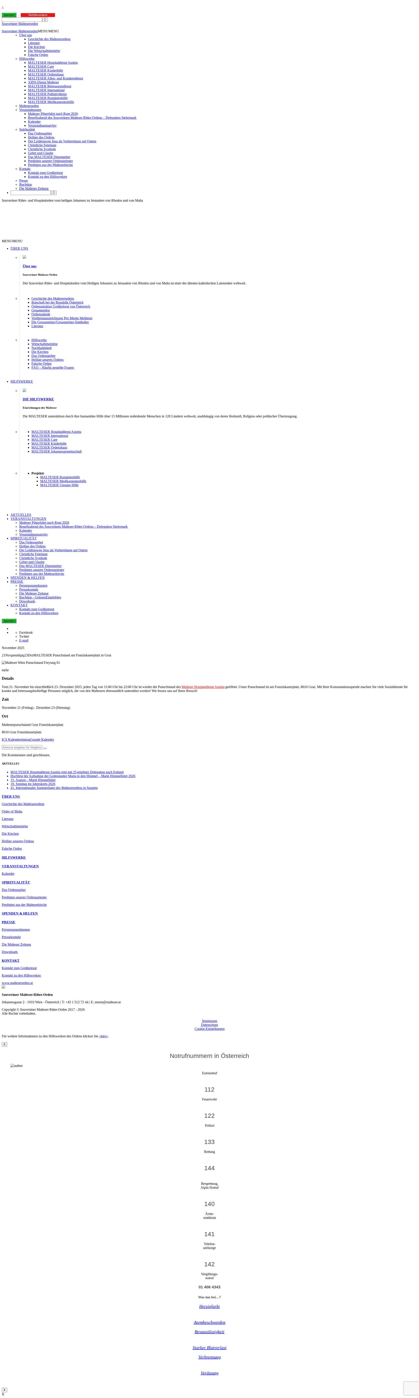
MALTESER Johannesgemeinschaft (56, 451)
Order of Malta (12, 811)
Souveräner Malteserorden (20, 24)
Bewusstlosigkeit (209, 1331)
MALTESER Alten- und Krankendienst (55, 78)
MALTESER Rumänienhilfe (48, 98)
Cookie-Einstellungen (210, 1029)
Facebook (26, 632)
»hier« (103, 1036)
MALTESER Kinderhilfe (45, 70)
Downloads (27, 601)
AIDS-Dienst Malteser (43, 82)
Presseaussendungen (33, 585)
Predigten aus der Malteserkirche (50, 165)
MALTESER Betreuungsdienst (49, 86)
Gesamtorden (40, 310)
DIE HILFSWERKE (38, 399)
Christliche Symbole (42, 149)
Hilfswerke (26, 59)
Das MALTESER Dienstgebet (49, 157)
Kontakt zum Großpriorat (45, 173)
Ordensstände (40, 314)
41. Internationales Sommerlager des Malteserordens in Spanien (54, 788)
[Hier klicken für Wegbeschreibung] (44, 748)
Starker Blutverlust (210, 1347)
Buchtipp (25, 184)
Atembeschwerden (209, 1322)
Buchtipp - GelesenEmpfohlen (40, 597)
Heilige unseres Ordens (47, 360)
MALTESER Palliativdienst (47, 94)
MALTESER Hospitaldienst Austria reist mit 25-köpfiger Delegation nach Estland (67, 772)
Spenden (9, 15)
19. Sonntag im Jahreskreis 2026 (32, 784)
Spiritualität (27, 129)
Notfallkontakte (37, 15)
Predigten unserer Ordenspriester (50, 161)
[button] (48, 31)
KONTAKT (19, 605)
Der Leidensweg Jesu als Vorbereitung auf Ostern (62, 141)
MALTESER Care (41, 66)
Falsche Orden (38, 55)
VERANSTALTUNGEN (28, 519)
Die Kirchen (36, 47)
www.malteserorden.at (17, 983)
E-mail (23, 640)
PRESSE (16, 581)
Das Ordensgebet (40, 133)
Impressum (209, 1021)
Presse (23, 180)
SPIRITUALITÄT (23, 538)
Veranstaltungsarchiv (42, 125)
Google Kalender (42, 739)
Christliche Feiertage (42, 145)
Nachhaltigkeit (41, 348)
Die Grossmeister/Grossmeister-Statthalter (60, 322)
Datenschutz (209, 1025)
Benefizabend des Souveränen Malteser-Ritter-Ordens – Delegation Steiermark (82, 117)
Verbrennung (209, 1357)
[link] (203, 687)
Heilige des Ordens (41, 137)
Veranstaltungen (30, 110)
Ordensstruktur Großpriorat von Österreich (60, 306)
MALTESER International (46, 90)
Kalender (34, 121)
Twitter (24, 636)
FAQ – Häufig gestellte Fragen (52, 367)
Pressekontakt (28, 589)
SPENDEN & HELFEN (27, 578)
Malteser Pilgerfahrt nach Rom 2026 (53, 114)
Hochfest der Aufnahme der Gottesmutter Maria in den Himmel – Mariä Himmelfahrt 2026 (72, 776)
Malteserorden (29, 106)
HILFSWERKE (21, 381)
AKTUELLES (20, 515)
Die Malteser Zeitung (33, 188)
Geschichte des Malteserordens (49, 39)
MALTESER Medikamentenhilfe (51, 102)
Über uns (25, 35)
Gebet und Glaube (40, 153)
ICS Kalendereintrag (16, 739)
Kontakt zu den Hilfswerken (47, 176)
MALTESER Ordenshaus (46, 74)
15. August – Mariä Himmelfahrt (32, 780)
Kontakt (24, 169)
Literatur (34, 43)
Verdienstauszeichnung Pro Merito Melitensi (61, 318)
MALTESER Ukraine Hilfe (59, 485)
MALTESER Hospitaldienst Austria (53, 62)
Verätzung (209, 1372)
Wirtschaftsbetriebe (44, 344)
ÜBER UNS (19, 248)
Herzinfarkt (209, 1306)
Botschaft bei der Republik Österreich (57, 302)
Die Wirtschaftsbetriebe (44, 51)
